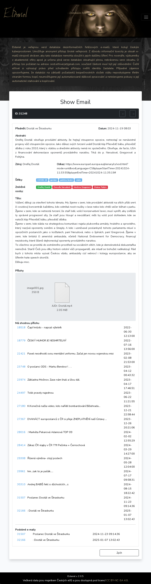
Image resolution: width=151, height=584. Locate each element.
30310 (21, 484)
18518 (21, 327)
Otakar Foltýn (100, 187)
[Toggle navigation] (146, 17)
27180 (21, 406)
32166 (21, 510)
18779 (21, 340)
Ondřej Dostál (43, 187)
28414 (21, 445)
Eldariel (15, 17)
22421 (21, 353)
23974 (21, 379)
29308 (21, 458)
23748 (21, 366)
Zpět (119, 553)
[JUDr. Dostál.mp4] (62, 292)
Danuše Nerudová (62, 187)
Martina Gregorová (82, 187)
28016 (21, 432)
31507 (21, 497)
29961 (21, 471)
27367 (21, 419)
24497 (21, 393)
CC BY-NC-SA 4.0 (117, 580)
